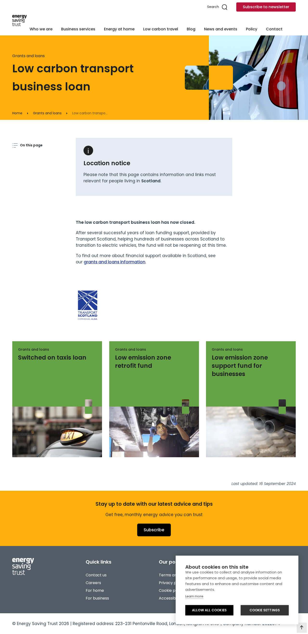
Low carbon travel (160, 29)
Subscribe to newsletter (266, 7)
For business (97, 598)
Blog (191, 29)
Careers (93, 583)
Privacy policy (172, 583)
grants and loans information (114, 262)
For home (95, 590)
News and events (220, 29)
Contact (274, 29)
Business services (78, 29)
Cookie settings (265, 610)
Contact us (96, 575)
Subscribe (154, 530)
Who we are (41, 29)
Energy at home (119, 29)
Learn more (194, 596)
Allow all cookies (209, 610)
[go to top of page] (302, 628)
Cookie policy (171, 590)
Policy (251, 29)
